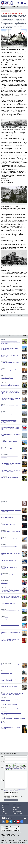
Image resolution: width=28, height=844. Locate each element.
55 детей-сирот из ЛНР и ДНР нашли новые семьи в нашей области (11, 464)
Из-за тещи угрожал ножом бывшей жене (10, 538)
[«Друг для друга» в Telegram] (10, 821)
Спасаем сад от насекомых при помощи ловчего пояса (13, 718)
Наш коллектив (16, 807)
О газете (14, 804)
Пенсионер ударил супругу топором (9, 546)
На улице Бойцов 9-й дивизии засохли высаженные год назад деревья (9, 413)
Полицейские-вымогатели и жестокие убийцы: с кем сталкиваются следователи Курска (10, 392)
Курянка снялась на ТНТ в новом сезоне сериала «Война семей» (10, 449)
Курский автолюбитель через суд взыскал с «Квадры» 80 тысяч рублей (10, 471)
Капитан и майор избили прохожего (9, 560)
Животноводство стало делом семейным (10, 477)
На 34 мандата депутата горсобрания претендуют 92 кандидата (9, 377)
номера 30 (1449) (22, 335)
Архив (10, 6)
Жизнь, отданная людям (6, 502)
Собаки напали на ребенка (7, 517)
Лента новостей (5, 804)
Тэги (3, 809)
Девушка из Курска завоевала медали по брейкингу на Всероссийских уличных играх (11, 597)
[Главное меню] (25, 3)
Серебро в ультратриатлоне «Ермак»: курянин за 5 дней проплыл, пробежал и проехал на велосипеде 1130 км (10, 590)
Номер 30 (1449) (21, 6)
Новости (3, 8)
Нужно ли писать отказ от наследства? (10, 664)
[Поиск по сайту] (18, 3)
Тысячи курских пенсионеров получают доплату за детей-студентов (10, 640)
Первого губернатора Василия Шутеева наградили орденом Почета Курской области (10, 370)
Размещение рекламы (17, 813)
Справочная (4, 813)
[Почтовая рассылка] (22, 3)
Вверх (2, 315)
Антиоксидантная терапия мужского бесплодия (11, 708)
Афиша (3, 811)
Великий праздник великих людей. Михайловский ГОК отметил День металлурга (8, 421)
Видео (3, 807)
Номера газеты (4, 6)
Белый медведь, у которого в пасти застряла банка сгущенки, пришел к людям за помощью (12, 694)
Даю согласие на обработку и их (14, 789)
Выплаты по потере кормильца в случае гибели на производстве (10, 672)
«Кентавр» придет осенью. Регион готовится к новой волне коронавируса (11, 399)
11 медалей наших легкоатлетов (8, 603)
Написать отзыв (20, 315)
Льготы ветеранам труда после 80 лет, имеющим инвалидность (9, 680)
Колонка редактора (17, 805)
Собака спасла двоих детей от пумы (9, 704)
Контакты (15, 809)
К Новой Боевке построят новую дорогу (10, 362)
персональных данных (22, 840)
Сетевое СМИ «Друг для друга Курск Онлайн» (11, 832)
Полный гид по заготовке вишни (8, 722)
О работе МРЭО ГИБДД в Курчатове (9, 686)
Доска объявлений (17, 811)
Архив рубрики (4, 335)
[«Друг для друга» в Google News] (21, 821)
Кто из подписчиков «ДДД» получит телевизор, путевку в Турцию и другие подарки (9, 442)
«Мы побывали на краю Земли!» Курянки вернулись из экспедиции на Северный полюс (10, 428)
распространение (14, 790)
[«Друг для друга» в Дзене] (14, 821)
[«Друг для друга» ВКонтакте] (3, 821)
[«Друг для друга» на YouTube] (18, 821)
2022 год (15, 6)
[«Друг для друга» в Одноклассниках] (7, 821)
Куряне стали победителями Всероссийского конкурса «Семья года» (10, 385)
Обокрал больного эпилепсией (8, 524)
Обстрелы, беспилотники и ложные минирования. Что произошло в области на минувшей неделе (10, 342)
